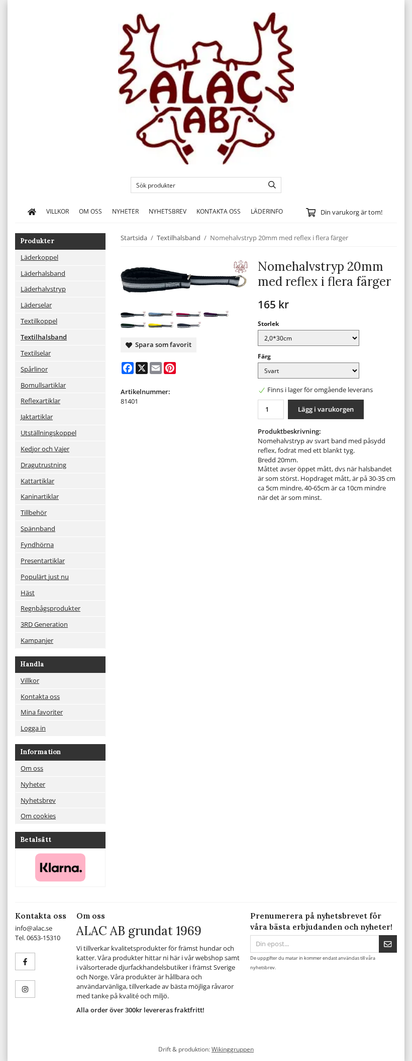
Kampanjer (37, 640)
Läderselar (36, 304)
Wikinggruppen (233, 1049)
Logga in (33, 728)
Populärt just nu (45, 576)
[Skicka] (388, 944)
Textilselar (36, 353)
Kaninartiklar (40, 496)
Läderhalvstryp (43, 288)
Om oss (90, 211)
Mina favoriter (42, 712)
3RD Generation (44, 624)
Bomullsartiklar (43, 385)
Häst (28, 592)
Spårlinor (34, 369)
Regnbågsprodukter (50, 608)
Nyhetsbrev (167, 211)
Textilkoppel (39, 320)
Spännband (38, 528)
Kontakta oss (218, 211)
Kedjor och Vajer (45, 448)
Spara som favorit (161, 344)
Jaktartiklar (37, 416)
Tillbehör (34, 512)
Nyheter (125, 211)
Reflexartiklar (40, 400)
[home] (32, 212)
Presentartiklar (43, 560)
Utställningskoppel (48, 432)
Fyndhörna (37, 544)
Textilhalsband (44, 336)
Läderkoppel (39, 257)
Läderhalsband (43, 273)
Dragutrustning (43, 464)
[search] (269, 185)
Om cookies (38, 815)
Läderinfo (267, 211)
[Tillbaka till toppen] (390, 1047)
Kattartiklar (37, 480)
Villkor (57, 211)
